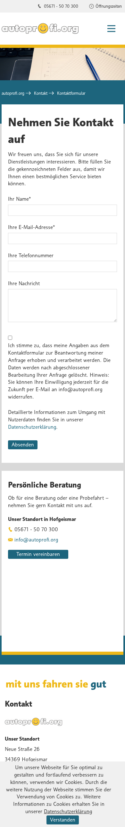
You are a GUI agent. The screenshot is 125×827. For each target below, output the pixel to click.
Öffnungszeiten (109, 6)
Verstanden (62, 820)
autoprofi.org (13, 93)
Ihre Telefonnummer (31, 255)
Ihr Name (19, 199)
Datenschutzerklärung (32, 427)
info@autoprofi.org (36, 540)
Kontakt (40, 93)
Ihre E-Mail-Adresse (31, 227)
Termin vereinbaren (38, 554)
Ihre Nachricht (24, 283)
